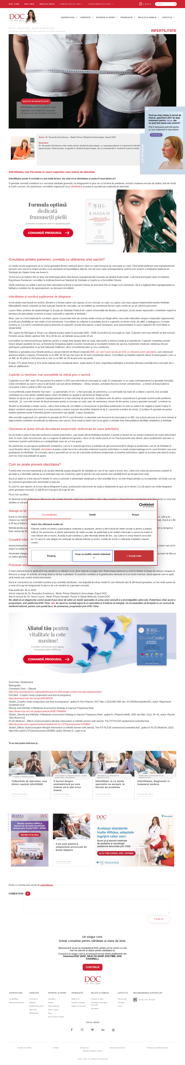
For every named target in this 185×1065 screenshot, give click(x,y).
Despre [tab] (135, 514)
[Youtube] (113, 1030)
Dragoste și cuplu (97, 999)
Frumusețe (127, 17)
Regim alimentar (53, 1006)
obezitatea (46, 449)
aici (53, 603)
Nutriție (50, 1002)
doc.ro (12, 28)
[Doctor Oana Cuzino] (23, 17)
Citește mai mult (19, 794)
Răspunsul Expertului (16, 1002)
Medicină (61, 839)
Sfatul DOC (33, 1010)
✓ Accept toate (133, 556)
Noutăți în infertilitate (43, 28)
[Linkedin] (103, 1030)
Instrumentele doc (100, 4)
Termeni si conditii (24, 1048)
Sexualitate (95, 1008)
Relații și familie (147, 17)
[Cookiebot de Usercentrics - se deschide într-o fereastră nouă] (141, 505)
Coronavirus (33, 999)
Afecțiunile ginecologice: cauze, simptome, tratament (71, 776)
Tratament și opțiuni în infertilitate (108, 776)
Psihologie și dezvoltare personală (99, 1004)
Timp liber (121, 1002)
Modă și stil (75, 999)
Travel (120, 1006)
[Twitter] (92, 1030)
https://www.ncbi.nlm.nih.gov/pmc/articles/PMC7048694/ (37, 711)
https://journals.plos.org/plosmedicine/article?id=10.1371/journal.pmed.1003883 (49, 724)
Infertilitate (23, 28)
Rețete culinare (53, 1010)
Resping (51, 556)
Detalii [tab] (92, 514)
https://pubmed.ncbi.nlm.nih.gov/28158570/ (31, 698)
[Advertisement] (92, 221)
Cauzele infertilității (23, 777)
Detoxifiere (52, 999)
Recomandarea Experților (147, 993)
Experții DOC (68, 17)
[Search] (175, 4)
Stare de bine (122, 999)
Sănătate (85, 17)
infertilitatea (76, 186)
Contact (56, 1048)
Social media (92, 1022)
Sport (50, 1013)
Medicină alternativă (36, 1006)
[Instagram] (82, 1030)
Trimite (159, 919)
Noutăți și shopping (78, 1002)
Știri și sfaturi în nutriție (56, 1017)
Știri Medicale (33, 1013)
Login (147, 4)
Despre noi (84, 1048)
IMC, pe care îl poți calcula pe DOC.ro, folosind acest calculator (123, 352)
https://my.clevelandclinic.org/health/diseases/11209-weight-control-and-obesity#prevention (55, 692)
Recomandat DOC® (117, 1048)
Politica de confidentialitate (157, 1048)
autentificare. (46, 885)
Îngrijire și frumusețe (79, 1006)
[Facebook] (71, 1030)
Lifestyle (167, 17)
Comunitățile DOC (71, 4)
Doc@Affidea (13, 999)
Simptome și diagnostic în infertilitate (151, 776)
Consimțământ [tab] (49, 514)
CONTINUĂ (92, 967)
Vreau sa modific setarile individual (92, 554)
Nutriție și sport (106, 17)
